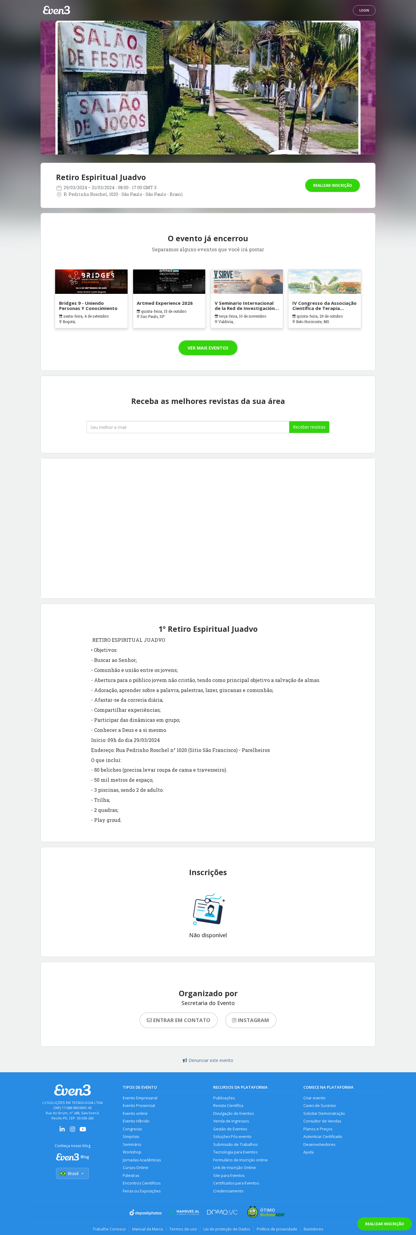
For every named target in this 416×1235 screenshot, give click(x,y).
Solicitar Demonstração (324, 1113)
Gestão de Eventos (230, 1129)
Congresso (132, 1129)
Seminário (132, 1144)
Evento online (135, 1113)
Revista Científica (228, 1105)
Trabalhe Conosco (109, 1229)
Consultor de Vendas (322, 1121)
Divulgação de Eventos (233, 1113)
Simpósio (131, 1136)
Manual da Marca (147, 1229)
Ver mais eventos (208, 348)
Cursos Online (135, 1167)
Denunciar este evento (211, 1060)
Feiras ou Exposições (141, 1191)
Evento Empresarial (140, 1098)
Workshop (132, 1152)
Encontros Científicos (141, 1183)
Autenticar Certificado (322, 1136)
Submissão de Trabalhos (235, 1144)
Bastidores (313, 1229)
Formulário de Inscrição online (240, 1160)
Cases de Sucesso (319, 1105)
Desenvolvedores (319, 1144)
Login (364, 10)
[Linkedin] (62, 1131)
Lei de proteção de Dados (226, 1229)
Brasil (73, 1173)
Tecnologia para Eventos (235, 1152)
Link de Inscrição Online (234, 1167)
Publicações (224, 1098)
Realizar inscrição (332, 185)
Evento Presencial (139, 1105)
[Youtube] (82, 1131)
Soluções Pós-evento (232, 1136)
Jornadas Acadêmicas (142, 1160)
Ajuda (308, 1152)
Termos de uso (183, 1229)
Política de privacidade (277, 1229)
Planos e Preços (317, 1129)
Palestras (131, 1175)
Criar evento (314, 1098)
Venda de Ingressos (231, 1121)
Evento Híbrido (136, 1121)
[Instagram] (72, 1131)
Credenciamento (228, 1191)
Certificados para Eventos (236, 1183)
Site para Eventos (229, 1175)
